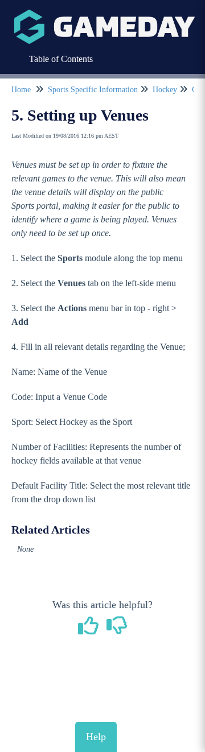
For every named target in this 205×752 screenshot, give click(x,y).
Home (21, 89)
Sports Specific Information (93, 89)
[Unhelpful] (117, 629)
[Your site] (104, 15)
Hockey (165, 89)
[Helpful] (90, 629)
